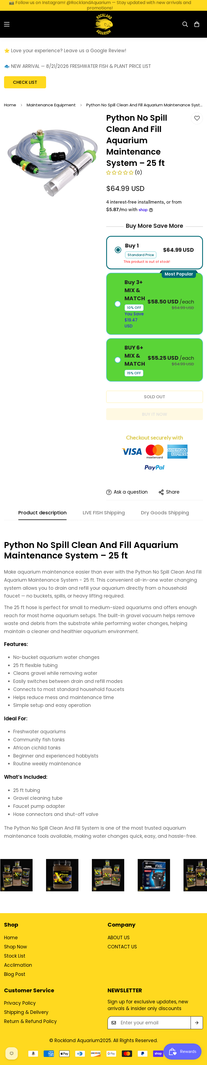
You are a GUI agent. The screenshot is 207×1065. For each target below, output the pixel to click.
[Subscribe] (197, 1022)
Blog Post (14, 974)
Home (10, 105)
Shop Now (15, 947)
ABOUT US (119, 937)
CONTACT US (122, 947)
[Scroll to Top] (196, 1035)
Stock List (14, 956)
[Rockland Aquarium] (103, 24)
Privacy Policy (20, 1003)
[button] (197, 24)
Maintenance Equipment (51, 105)
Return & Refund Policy (30, 1021)
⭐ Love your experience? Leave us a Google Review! (65, 50)
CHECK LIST (25, 82)
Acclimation (18, 965)
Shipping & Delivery (26, 1012)
